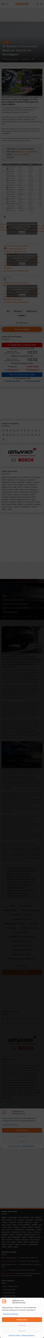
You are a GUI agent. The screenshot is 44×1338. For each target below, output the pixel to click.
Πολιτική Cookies (14, 1335)
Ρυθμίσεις (22, 1331)
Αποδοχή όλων (22, 1320)
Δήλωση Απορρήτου (27, 1335)
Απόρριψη (22, 1325)
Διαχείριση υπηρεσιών (10, 1314)
